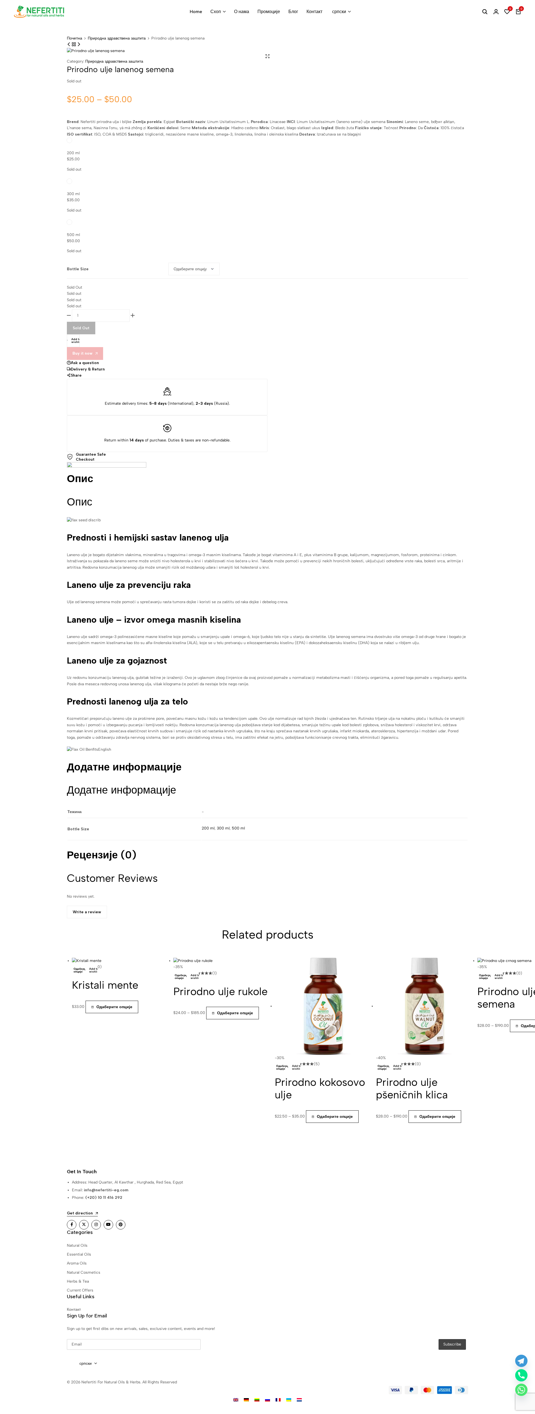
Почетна (74, 38)
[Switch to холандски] (299, 1399)
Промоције (268, 11)
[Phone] (521, 1375)
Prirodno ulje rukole (220, 991)
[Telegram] (521, 1361)
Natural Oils (77, 1245)
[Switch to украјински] (288, 1399)
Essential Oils (79, 1254)
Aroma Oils (77, 1263)
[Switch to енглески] (235, 1399)
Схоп (215, 11)
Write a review (87, 912)
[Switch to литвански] (257, 1399)
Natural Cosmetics (83, 1272)
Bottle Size (78, 269)
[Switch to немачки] (246, 1399)
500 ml (73, 234)
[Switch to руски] (267, 1399)
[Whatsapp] (521, 1390)
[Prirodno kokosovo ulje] (323, 1006)
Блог (293, 11)
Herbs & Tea (78, 1281)
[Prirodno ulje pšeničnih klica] (79, 44)
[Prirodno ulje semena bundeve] (69, 44)
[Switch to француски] (278, 1399)
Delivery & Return (88, 369)
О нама (241, 11)
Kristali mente (105, 985)
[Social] (71, 1224)
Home (196, 11)
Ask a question (85, 362)
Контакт (314, 11)
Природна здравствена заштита (117, 38)
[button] (507, 11)
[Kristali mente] (86, 960)
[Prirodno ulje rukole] (193, 960)
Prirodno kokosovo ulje (320, 1088)
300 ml (73, 193)
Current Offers (80, 1290)
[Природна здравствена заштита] (74, 44)
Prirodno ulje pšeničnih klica (412, 1088)
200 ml (73, 152)
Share (76, 375)
